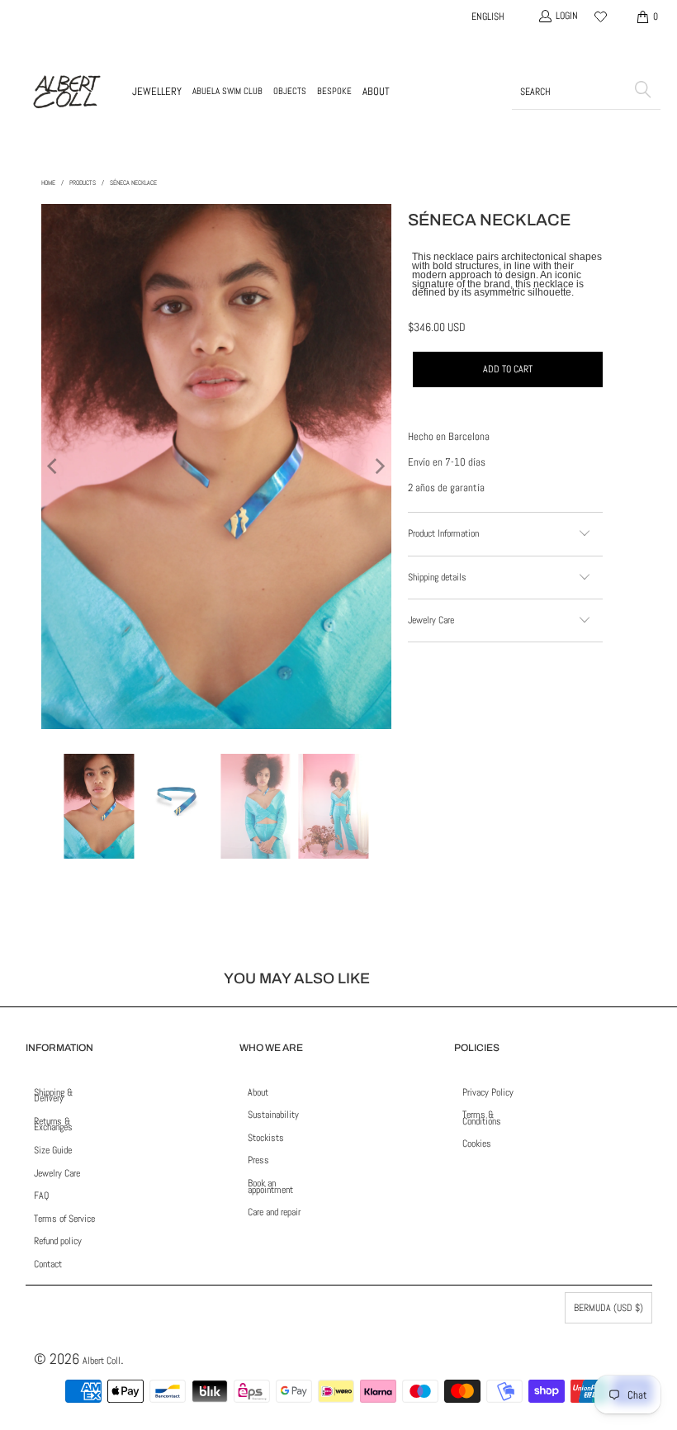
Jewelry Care (57, 1173)
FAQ (41, 1195)
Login (567, 15)
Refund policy (58, 1241)
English (487, 16)
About (258, 1092)
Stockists (266, 1137)
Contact (48, 1264)
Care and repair (274, 1212)
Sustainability (273, 1114)
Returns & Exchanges (53, 1124)
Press (258, 1160)
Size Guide (53, 1150)
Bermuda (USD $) (608, 1307)
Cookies (476, 1143)
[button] (157, 91)
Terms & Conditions (481, 1118)
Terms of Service (64, 1218)
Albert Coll (102, 1360)
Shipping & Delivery (53, 1096)
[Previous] (53, 466)
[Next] (379, 466)
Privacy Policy (488, 1092)
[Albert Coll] (66, 91)
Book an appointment (270, 1186)
